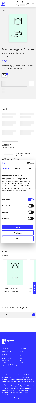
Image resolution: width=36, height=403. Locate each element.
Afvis (18, 239)
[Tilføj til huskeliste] (31, 83)
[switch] (31, 206)
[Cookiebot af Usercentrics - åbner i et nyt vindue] (25, 163)
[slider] (18, 29)
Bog (4, 75)
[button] (18, 315)
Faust (4, 251)
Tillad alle (18, 227)
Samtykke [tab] (6, 168)
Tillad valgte (18, 233)
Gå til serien (5, 255)
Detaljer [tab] (18, 168)
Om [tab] (29, 168)
